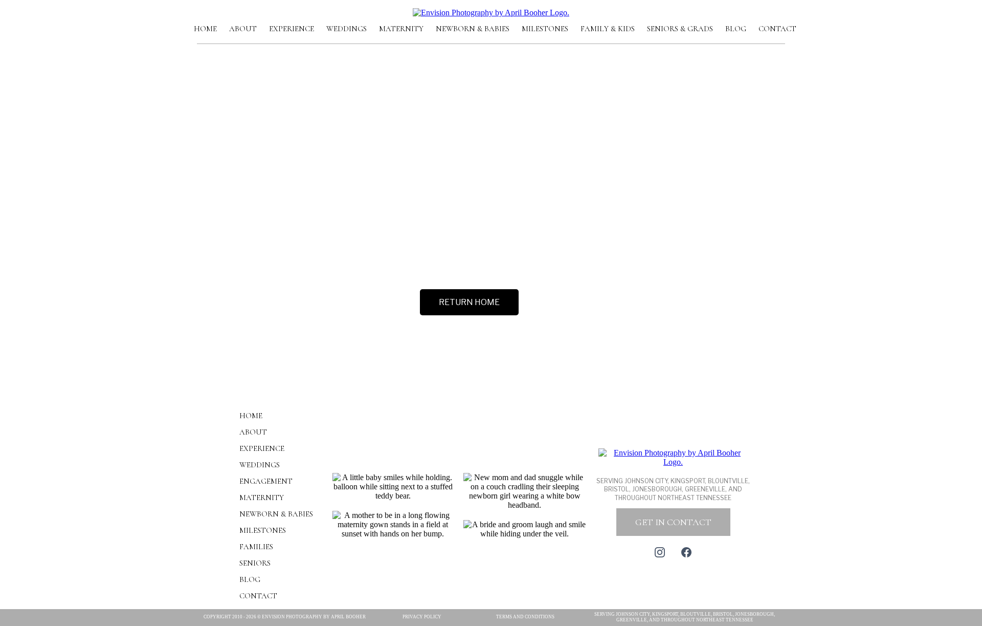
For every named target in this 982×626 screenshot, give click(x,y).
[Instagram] (659, 552)
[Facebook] (686, 552)
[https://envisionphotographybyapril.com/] (491, 12)
